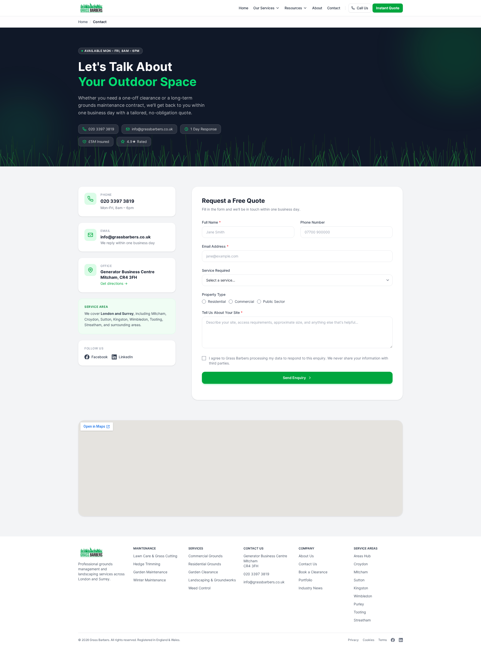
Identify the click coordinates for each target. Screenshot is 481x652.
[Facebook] (393, 640)
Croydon (361, 564)
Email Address (215, 246)
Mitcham (361, 572)
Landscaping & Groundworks (212, 580)
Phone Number (312, 222)
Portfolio (305, 580)
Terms (382, 640)
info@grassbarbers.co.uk (152, 129)
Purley (359, 604)
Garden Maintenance (150, 572)
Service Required (216, 270)
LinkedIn (126, 357)
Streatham (362, 620)
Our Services (264, 8)
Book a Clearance (313, 572)
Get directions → (114, 283)
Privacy (353, 640)
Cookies (368, 640)
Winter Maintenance (149, 580)
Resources (293, 8)
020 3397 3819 (101, 129)
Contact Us (308, 564)
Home (243, 8)
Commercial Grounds (205, 556)
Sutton (359, 580)
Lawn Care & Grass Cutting (155, 556)
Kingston (361, 588)
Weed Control (199, 588)
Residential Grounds (204, 564)
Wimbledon (363, 596)
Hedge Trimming (146, 564)
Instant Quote (387, 8)
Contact (333, 8)
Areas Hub (362, 556)
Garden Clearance (203, 572)
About (317, 8)
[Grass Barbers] (91, 8)
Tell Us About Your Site (222, 312)
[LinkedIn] (401, 640)
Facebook (99, 357)
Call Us (362, 8)
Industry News (310, 588)
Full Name (211, 222)
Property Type (213, 294)
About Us (306, 556)
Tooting (360, 612)
